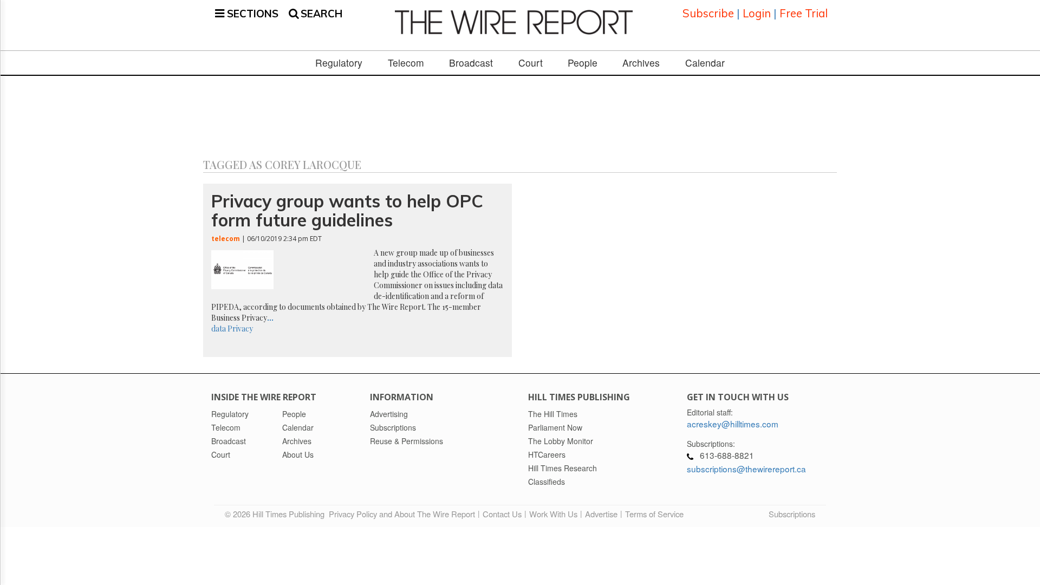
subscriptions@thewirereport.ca (746, 468)
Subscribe (708, 13)
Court (530, 62)
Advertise (601, 513)
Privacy (240, 328)
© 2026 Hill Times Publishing (277, 513)
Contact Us (502, 513)
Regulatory (338, 62)
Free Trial (803, 13)
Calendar (705, 62)
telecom (225, 238)
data (218, 328)
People (582, 62)
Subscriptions (792, 513)
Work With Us (553, 513)
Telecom (406, 62)
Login (757, 13)
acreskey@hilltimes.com (732, 424)
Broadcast (471, 62)
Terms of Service (654, 513)
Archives (641, 62)
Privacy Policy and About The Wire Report (402, 513)
